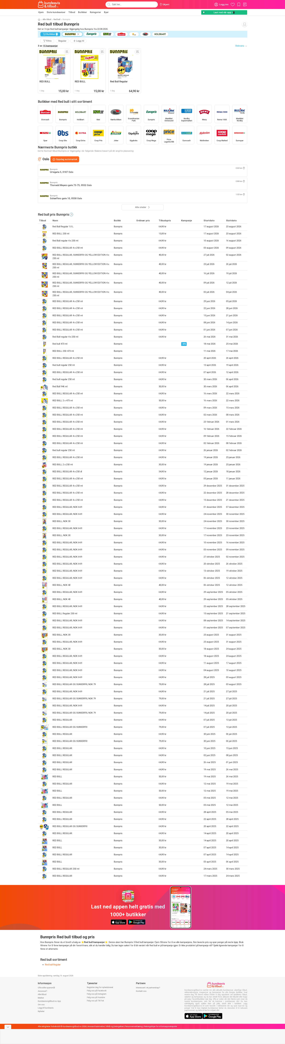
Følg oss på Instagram (96, 994)
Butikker (82, 12)
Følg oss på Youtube (96, 997)
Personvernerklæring (134, 1026)
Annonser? (42, 991)
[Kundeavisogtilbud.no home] (49, 4)
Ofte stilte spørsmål (46, 987)
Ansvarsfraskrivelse (96, 1026)
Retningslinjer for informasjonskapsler (160, 1026)
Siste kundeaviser (56, 12)
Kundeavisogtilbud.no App (49, 1001)
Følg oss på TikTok (95, 1001)
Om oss (41, 1004)
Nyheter (41, 1011)
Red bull (57, 19)
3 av (48, 45)
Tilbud (71, 12)
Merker (41, 998)
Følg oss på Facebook (97, 990)
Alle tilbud (47, 19)
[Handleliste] (245, 4)
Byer (106, 12)
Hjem (41, 12)
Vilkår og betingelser (115, 1026)
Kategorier (95, 12)
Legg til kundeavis (46, 1008)
